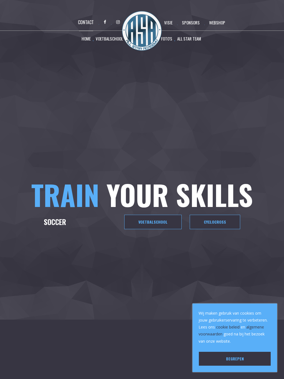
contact (86, 22)
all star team (189, 39)
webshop (217, 22)
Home (86, 39)
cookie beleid (228, 327)
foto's (166, 39)
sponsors (191, 22)
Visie (168, 22)
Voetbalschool (109, 39)
